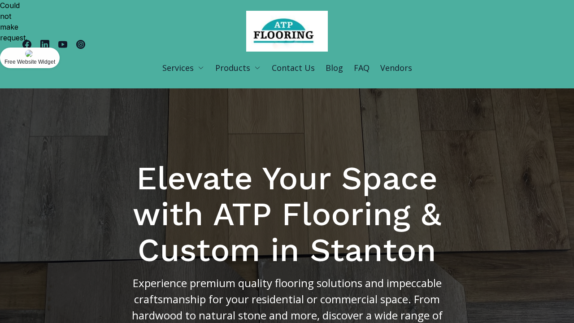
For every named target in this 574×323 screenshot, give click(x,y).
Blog (334, 67)
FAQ (362, 67)
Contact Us (293, 67)
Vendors (396, 67)
